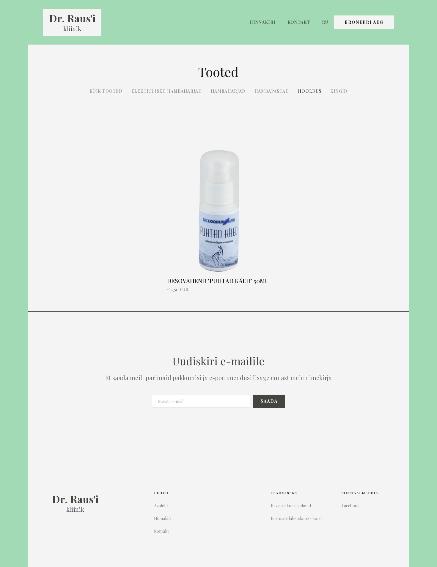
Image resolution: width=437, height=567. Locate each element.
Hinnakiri (262, 22)
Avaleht (161, 505)
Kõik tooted (105, 91)
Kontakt (298, 22)
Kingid (339, 91)
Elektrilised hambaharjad (166, 91)
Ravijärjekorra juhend (291, 505)
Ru (325, 22)
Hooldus (309, 91)
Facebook (351, 505)
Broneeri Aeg (364, 22)
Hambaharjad (228, 91)
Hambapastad (271, 91)
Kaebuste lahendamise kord (296, 518)
